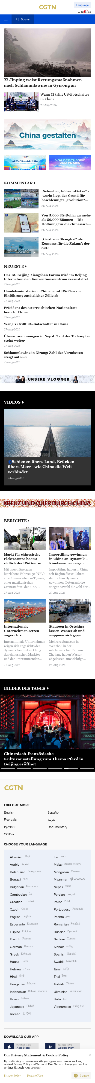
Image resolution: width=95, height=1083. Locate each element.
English (9, 812)
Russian (65, 931)
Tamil (61, 968)
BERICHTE (15, 521)
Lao (60, 856)
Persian (64, 894)
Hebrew (20, 968)
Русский (9, 827)
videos (12, 402)
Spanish (65, 953)
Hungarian (23, 983)
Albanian (20, 856)
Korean (20, 1013)
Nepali (62, 886)
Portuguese (69, 908)
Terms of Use (35, 1075)
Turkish (64, 983)
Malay (67, 863)
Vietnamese (69, 1006)
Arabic (19, 863)
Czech (19, 908)
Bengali (18, 878)
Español (53, 812)
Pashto (62, 916)
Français (10, 819)
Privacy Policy (12, 1075)
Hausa (19, 961)
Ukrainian (68, 991)
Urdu (61, 998)
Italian (19, 998)
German (21, 946)
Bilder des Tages (25, 688)
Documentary (57, 827)
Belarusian (25, 871)
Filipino (20, 931)
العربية (52, 819)
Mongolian (67, 871)
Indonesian (28, 991)
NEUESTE (14, 266)
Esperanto (24, 923)
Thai (60, 976)
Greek (20, 953)
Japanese (22, 1006)
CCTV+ (9, 834)
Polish (62, 901)
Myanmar (69, 878)
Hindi (17, 976)
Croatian (22, 901)
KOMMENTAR (18, 183)
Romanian (67, 923)
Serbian (65, 938)
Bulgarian (24, 886)
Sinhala (64, 946)
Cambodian (21, 894)
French (21, 938)
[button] (8, 768)
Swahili (65, 961)
